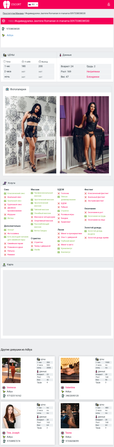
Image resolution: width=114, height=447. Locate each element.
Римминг (11, 254)
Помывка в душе (15, 247)
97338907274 (13, 441)
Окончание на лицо (96, 220)
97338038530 (13, 29)
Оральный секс (14, 201)
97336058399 (72, 441)
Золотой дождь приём (98, 238)
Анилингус (65, 252)
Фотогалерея (18, 89)
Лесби (37, 250)
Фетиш (10, 218)
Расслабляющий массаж (41, 225)
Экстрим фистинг (96, 201)
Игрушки (11, 214)
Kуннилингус (66, 248)
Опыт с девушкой (69, 237)
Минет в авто (67, 244)
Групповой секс (14, 204)
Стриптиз (38, 242)
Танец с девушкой (42, 246)
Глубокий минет (68, 241)
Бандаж (64, 218)
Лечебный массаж (42, 213)
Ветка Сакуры (40, 231)
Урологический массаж (41, 204)
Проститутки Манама (13, 13)
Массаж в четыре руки (44, 217)
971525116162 (14, 395)
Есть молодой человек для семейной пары (17, 238)
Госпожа (65, 193)
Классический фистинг (98, 193)
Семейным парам (15, 243)
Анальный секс (14, 197)
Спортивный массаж (43, 221)
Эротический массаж (44, 199)
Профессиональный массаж (43, 194)
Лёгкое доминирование (68, 198)
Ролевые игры (67, 214)
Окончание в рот (95, 212)
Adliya (9, 35)
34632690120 (72, 395)
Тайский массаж (41, 209)
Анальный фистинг (96, 197)
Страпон (65, 211)
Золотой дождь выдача (95, 232)
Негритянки (93, 71)
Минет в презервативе (71, 233)
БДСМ (63, 203)
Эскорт (10, 230)
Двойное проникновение (14, 209)
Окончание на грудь (97, 216)
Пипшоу (11, 251)
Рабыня (64, 207)
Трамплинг (66, 222)
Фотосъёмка (13, 233)
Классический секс (16, 193)
